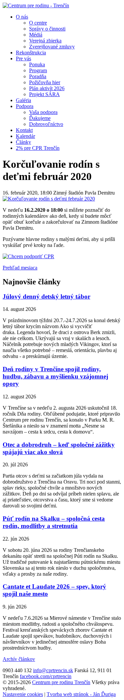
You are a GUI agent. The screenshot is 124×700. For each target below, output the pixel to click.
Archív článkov (19, 659)
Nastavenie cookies (23, 694)
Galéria (23, 100)
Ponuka (37, 64)
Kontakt (24, 130)
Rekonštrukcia (31, 52)
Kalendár (25, 136)
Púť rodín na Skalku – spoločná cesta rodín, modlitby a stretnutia (54, 522)
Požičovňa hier (44, 82)
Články (23, 142)
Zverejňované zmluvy (52, 46)
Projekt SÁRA (44, 94)
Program (38, 70)
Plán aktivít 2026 (46, 88)
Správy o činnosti (47, 28)
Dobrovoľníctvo (46, 124)
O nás (22, 17)
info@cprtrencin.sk (53, 670)
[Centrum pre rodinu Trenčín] (36, 5)
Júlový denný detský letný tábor (46, 296)
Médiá (35, 34)
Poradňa (37, 76)
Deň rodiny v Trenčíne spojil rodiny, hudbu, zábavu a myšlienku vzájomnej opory (55, 376)
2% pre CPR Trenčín (38, 148)
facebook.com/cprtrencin (45, 676)
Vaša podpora (43, 112)
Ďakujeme (40, 118)
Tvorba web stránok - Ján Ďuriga (81, 694)
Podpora (24, 106)
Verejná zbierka (45, 40)
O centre (38, 23)
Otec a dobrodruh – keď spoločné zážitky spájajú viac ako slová (59, 448)
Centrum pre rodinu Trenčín (61, 682)
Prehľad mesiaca (20, 267)
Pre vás (23, 58)
